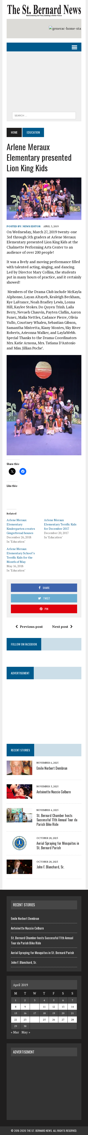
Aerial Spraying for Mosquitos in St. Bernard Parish (58, 845)
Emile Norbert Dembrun (52, 768)
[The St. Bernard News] (44, 10)
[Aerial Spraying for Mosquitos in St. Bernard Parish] (19, 847)
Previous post (31, 626)
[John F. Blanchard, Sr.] (19, 871)
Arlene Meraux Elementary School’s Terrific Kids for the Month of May (21, 555)
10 (34, 1006)
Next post (60, 626)
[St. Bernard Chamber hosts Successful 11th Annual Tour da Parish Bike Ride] (19, 819)
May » (26, 1032)
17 (34, 1013)
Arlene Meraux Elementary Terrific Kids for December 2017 (60, 524)
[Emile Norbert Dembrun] (19, 772)
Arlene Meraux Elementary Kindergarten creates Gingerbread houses (21, 526)
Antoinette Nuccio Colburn (54, 791)
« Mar (15, 1032)
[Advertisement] (44, 83)
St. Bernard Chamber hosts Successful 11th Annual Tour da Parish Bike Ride (57, 820)
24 (34, 1019)
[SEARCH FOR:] (44, 114)
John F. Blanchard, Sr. (50, 866)
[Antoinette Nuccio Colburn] (19, 796)
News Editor (32, 226)
